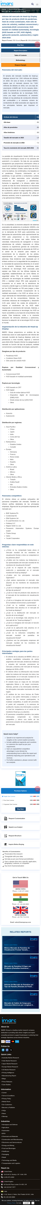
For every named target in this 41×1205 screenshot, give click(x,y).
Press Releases (7, 1081)
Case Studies (6, 1084)
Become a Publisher (8, 1107)
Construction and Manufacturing (12, 1139)
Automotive (5, 1130)
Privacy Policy (11, 1203)
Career (4, 1092)
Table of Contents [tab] (20, 55)
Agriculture (5, 1127)
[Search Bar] (32, 4)
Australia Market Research (10, 1057)
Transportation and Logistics (11, 1163)
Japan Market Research (9, 1063)
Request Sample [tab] (20, 65)
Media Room (6, 1101)
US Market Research (8, 1069)
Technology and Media (9, 1160)
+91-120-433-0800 (9, 1197)
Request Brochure (15, 836)
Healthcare (5, 1151)
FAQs (4, 1110)
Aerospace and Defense (10, 1124)
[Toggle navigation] (37, 4)
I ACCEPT (26, 1203)
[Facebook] (7, 1049)
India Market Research (9, 1061)
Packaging (5, 1154)
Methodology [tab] (20, 60)
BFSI (3, 1133)
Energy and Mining (8, 1145)
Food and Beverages (9, 1148)
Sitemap (4, 1116)
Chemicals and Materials (10, 1136)
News (4, 1113)
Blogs (4, 1078)
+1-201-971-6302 (8, 1177)
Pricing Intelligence (8, 1072)
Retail (4, 1157)
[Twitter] (11, 1049)
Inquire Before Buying (16, 844)
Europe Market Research (10, 1067)
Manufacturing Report (9, 1075)
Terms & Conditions (8, 1095)
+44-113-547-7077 (9, 1187)
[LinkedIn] (3, 1049)
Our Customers (7, 1104)
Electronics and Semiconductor (12, 1142)
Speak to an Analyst (15, 827)
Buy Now (28, 44)
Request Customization (17, 818)
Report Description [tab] (20, 50)
